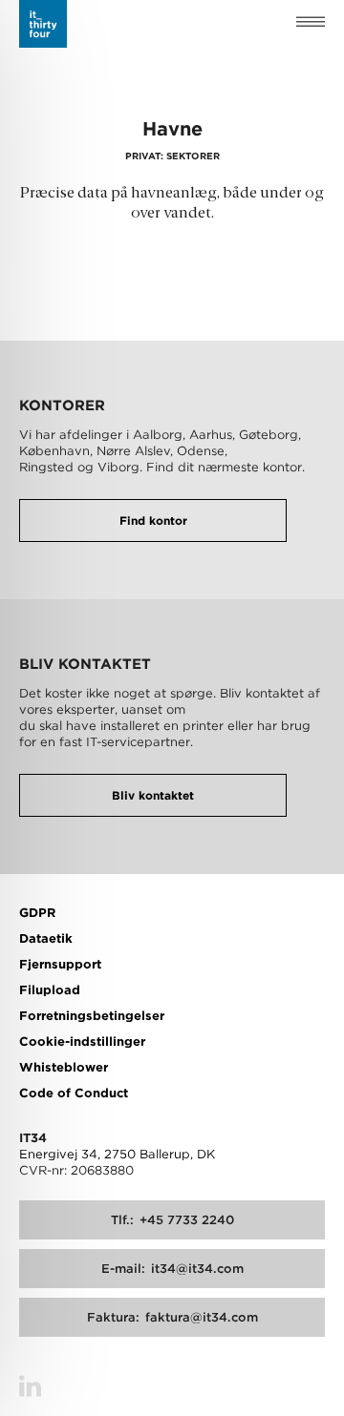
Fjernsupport (60, 964)
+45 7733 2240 (172, 1220)
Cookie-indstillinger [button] (82, 1041)
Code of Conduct (73, 1093)
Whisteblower (63, 1067)
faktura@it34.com (172, 1317)
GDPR (37, 913)
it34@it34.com (172, 1268)
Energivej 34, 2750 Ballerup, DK (117, 1154)
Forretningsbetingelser (91, 1016)
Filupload (49, 990)
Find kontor (153, 520)
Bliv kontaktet (153, 795)
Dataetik (46, 938)
